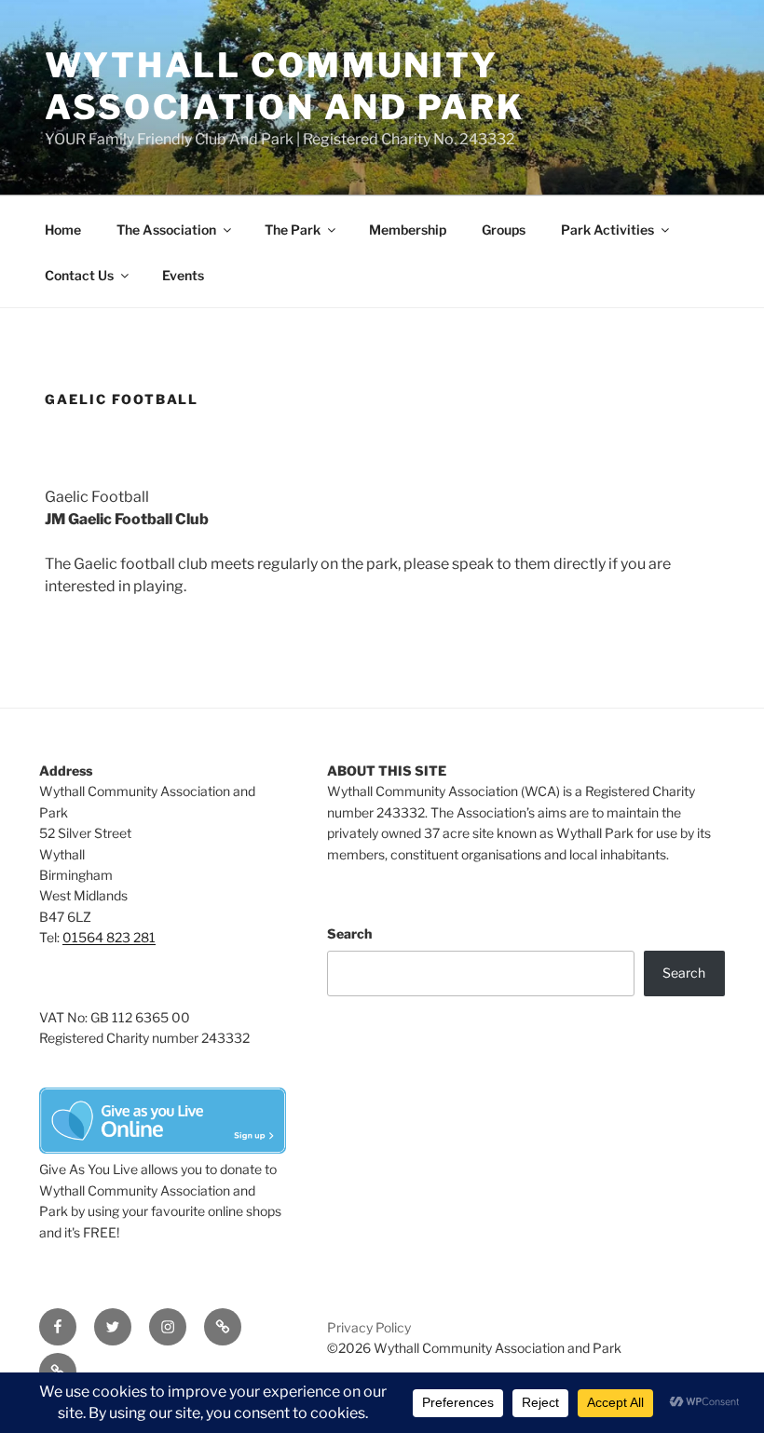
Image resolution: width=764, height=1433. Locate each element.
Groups (503, 229)
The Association (166, 229)
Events (183, 275)
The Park (293, 229)
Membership (407, 229)
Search (349, 933)
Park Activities (607, 229)
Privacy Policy (369, 1327)
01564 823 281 (109, 937)
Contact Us (79, 275)
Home (63, 229)
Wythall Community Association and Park (285, 86)
